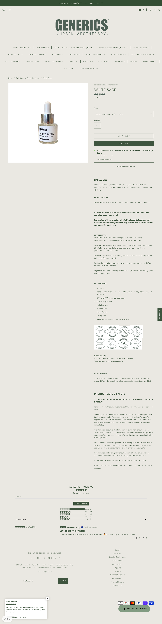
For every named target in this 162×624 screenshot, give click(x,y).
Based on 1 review (81, 493)
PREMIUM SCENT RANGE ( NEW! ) (112, 48)
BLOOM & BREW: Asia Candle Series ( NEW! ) (73, 48)
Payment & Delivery (117, 575)
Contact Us (117, 585)
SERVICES (119, 61)
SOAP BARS (73, 61)
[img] (20, 527)
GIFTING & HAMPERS (53, 61)
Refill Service (117, 561)
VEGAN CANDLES (140, 48)
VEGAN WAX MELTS (15, 55)
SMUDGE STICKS (32, 61)
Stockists (117, 571)
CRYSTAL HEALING (12, 61)
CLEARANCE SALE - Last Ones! (96, 61)
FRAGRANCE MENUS (21, 48)
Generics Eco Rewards (117, 557)
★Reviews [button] (160, 314)
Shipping (117, 568)
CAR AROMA (73, 55)
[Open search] (3, 10)
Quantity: (97, 120)
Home (10, 78)
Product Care (117, 564)
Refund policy (117, 578)
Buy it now (124, 144)
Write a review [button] (81, 503)
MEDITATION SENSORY (95, 55)
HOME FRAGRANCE (36, 55)
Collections (20, 78)
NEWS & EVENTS (150, 61)
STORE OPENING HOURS (88, 68)
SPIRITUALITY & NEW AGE (142, 55)
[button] (99, 94)
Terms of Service (117, 582)
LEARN (133, 61)
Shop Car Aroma (33, 78)
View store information (104, 159)
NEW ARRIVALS (43, 48)
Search (8, 10)
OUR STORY (68, 68)
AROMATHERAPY (117, 55)
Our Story (117, 553)
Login (154, 10)
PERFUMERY (56, 55)
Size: (96, 108)
